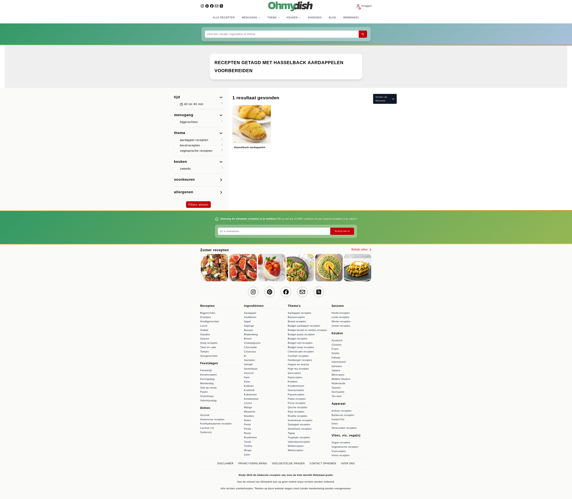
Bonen (248, 338)
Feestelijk (206, 370)
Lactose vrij (207, 428)
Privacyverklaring (252, 463)
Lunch (203, 326)
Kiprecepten (295, 377)
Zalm (247, 454)
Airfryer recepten (342, 411)
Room (247, 433)
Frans (335, 349)
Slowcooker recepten (344, 428)
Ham (247, 377)
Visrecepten (339, 451)
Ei (245, 356)
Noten (247, 420)
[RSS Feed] (221, 6)
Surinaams (338, 392)
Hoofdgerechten (209, 321)
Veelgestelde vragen (288, 463)
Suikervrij (206, 432)
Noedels (249, 416)
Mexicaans (338, 374)
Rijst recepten (296, 411)
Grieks (335, 353)
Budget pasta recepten (301, 334)
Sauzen (204, 338)
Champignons (252, 343)
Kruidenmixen (296, 386)
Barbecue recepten (343, 415)
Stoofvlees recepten (300, 429)
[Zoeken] (363, 34)
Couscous (250, 351)
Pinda (247, 429)
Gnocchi (249, 373)
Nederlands (338, 383)
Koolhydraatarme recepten (216, 423)
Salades (205, 334)
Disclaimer (225, 463)
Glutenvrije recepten (212, 419)
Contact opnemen (323, 463)
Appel (247, 321)
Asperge (249, 326)
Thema (272, 17)
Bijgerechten (207, 313)
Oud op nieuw (208, 387)
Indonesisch (339, 362)
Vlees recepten (341, 455)
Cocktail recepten (298, 356)
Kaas (247, 381)
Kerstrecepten (208, 374)
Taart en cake (208, 347)
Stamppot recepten (299, 424)
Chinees (337, 345)
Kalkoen (249, 386)
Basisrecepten (296, 317)
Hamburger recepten (300, 360)
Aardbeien (250, 317)
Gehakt (248, 364)
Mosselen (249, 411)
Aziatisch (337, 340)
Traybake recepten (299, 437)
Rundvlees (250, 437)
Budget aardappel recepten (304, 326)
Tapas (291, 433)
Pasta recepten (297, 399)
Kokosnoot (250, 394)
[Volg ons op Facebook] (212, 6)
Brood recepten (297, 321)
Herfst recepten (341, 313)
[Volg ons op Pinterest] (207, 6)
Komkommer (251, 399)
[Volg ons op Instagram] (202, 6)
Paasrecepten (296, 394)
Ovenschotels (296, 390)
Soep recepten (209, 343)
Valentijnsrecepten (299, 442)
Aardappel (250, 313)
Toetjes (204, 351)
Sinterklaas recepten (300, 420)
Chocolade (250, 347)
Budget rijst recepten (300, 343)
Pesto (247, 424)
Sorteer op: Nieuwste (382, 99)
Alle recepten (224, 17)
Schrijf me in (342, 231)
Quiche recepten (297, 407)
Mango (248, 407)
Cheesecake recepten (301, 351)
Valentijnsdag (208, 400)
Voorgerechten (209, 356)
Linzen (248, 403)
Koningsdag (207, 379)
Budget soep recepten (301, 347)
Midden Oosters (341, 379)
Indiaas (336, 357)
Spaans (336, 387)
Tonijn (247, 442)
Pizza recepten (297, 403)
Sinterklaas (207, 396)
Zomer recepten (341, 326)
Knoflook (249, 390)
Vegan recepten (341, 442)
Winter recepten (341, 321)
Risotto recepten (297, 416)
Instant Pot (338, 419)
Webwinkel (351, 17)
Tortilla (248, 446)
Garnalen (249, 360)
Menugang (249, 17)
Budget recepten (297, 338)
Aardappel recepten (299, 313)
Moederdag (207, 383)
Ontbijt (204, 330)
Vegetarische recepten (345, 447)
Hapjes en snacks (298, 364)
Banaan (248, 330)
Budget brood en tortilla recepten (307, 330)
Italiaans (337, 366)
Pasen (204, 392)
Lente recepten (340, 317)
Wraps (248, 450)
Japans (336, 370)
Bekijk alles (360, 249)
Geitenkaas (251, 369)
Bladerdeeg (251, 334)
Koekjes (292, 381)
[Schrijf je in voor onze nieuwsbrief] (216, 6)
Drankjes (205, 317)
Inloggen (366, 6)
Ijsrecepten (294, 373)
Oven (335, 423)
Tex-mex (337, 396)
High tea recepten (298, 369)
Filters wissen (198, 204)
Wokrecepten (295, 450)
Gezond (204, 415)
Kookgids (315, 17)
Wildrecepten (296, 446)
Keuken (292, 17)
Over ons (348, 463)
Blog (332, 17)
